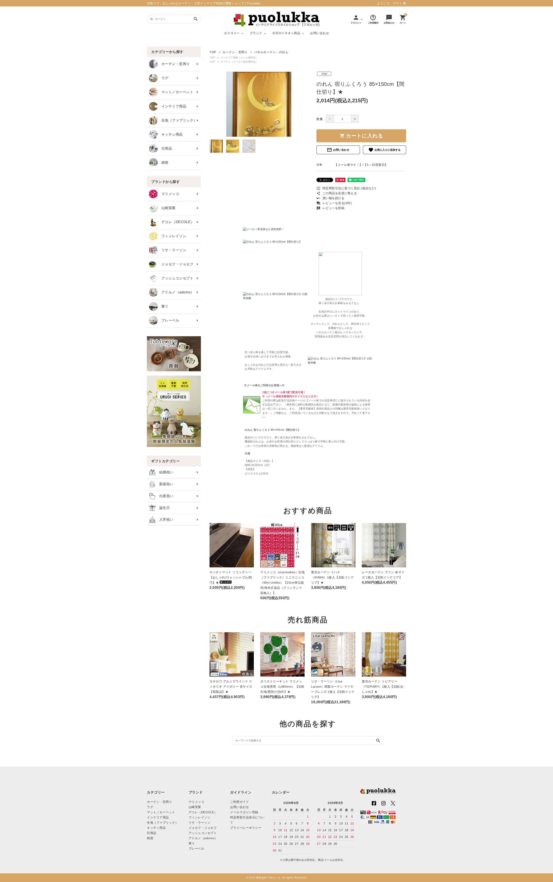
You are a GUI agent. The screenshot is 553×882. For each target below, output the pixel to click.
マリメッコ (168, 194)
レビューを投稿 (330, 208)
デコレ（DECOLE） (176, 222)
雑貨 (163, 162)
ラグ (163, 78)
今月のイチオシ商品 (286, 33)
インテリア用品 (172, 106)
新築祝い (164, 484)
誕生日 (163, 508)
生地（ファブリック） (177, 120)
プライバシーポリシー (245, 827)
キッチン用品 (170, 134)
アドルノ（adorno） (176, 292)
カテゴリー (232, 33)
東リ (163, 306)
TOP (212, 57)
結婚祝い (164, 472)
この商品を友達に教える (336, 193)
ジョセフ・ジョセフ (175, 264)
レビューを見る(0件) (334, 203)
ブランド (256, 33)
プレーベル (168, 320)
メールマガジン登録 (244, 812)
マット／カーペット (175, 92)
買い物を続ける (330, 198)
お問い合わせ (319, 33)
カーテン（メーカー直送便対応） (239, 61)
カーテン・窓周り (174, 64)
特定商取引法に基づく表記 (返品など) (346, 188)
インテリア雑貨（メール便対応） (239, 57)
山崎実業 (167, 208)
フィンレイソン (172, 236)
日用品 (165, 148)
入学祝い (164, 519)
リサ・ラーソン (172, 250)
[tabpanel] (259, 104)
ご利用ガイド (239, 802)
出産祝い (164, 496)
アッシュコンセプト (175, 278)
